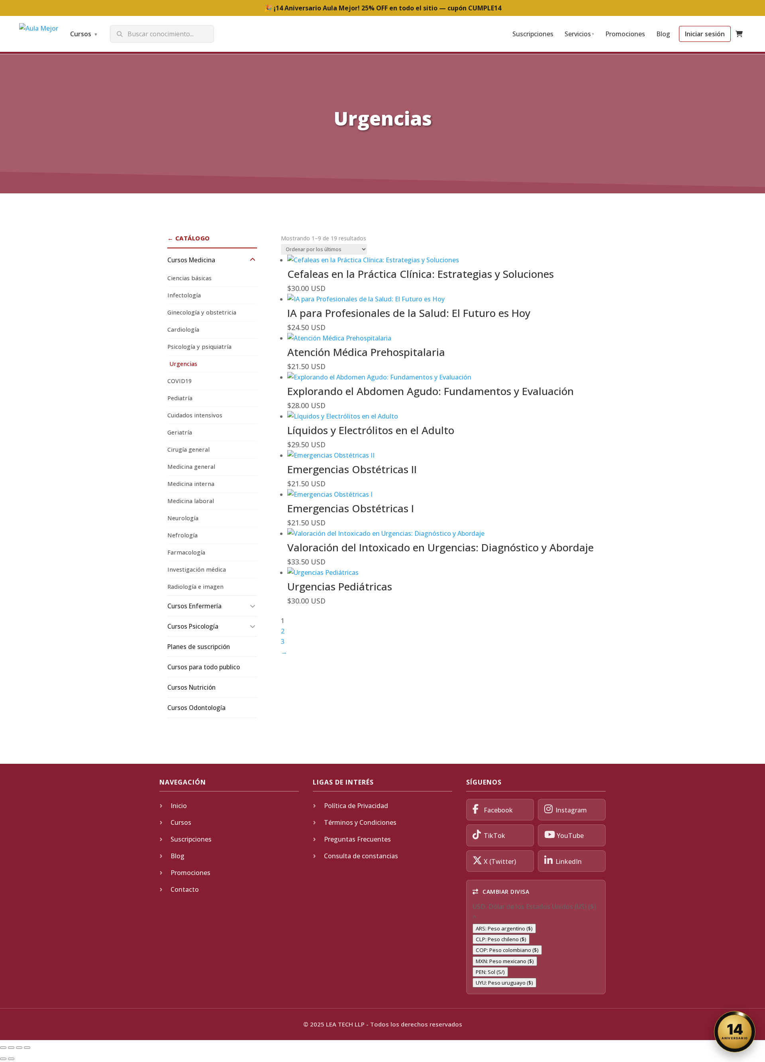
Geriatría (179, 432)
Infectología (184, 295)
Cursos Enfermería (194, 606)
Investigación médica (196, 569)
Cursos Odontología (196, 707)
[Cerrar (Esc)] (27, 1047)
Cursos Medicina (191, 260)
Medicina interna (190, 484)
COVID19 (179, 381)
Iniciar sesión (705, 34)
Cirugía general (188, 449)
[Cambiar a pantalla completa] (11, 1047)
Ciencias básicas (189, 278)
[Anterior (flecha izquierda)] (3, 1059)
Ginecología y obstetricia (201, 312)
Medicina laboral (190, 501)
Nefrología (182, 535)
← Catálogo (188, 238)
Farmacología (186, 552)
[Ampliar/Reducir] (3, 1047)
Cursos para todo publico (203, 667)
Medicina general (191, 466)
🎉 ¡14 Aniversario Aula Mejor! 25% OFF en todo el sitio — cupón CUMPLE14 (382, 8)
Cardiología (183, 329)
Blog (663, 34)
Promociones (625, 34)
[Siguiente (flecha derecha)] (11, 1059)
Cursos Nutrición (191, 687)
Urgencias (183, 364)
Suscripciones (532, 34)
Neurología (182, 518)
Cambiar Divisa (505, 891)
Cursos (84, 34)
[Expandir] (252, 260)
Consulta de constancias (361, 856)
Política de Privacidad (356, 805)
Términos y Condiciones (360, 822)
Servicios (579, 34)
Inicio (179, 805)
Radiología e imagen (195, 586)
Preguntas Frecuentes (357, 839)
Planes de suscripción (198, 646)
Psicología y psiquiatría (199, 346)
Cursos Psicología (192, 626)
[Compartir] (19, 1047)
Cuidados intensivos (194, 415)
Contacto (185, 889)
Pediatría (179, 398)
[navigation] (536, 944)
